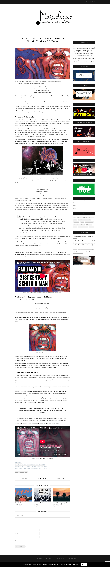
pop (74, 224)
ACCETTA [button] (84, 564)
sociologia (88, 224)
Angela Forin (61, 478)
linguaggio (76, 222)
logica (74, 205)
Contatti (48, 1)
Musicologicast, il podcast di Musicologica (83, 249)
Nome (16, 530)
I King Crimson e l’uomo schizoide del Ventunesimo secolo (82, 252)
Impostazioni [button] (76, 564)
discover (22, 472)
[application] (84, 169)
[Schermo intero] (93, 174)
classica (79, 217)
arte (75, 217)
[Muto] (91, 174)
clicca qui (68, 564)
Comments (24, 478)
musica (74, 208)
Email (16, 533)
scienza (83, 224)
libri (89, 219)
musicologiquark (89, 222)
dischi (16, 472)
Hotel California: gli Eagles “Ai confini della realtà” (60, 503)
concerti (85, 217)
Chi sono (23, 1)
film (85, 219)
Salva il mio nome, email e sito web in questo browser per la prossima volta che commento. (39, 541)
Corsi (41, 1)
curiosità (91, 217)
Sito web (16, 537)
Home (16, 1)
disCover (42, 36)
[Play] (75, 174)
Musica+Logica (32, 1)
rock (26, 472)
